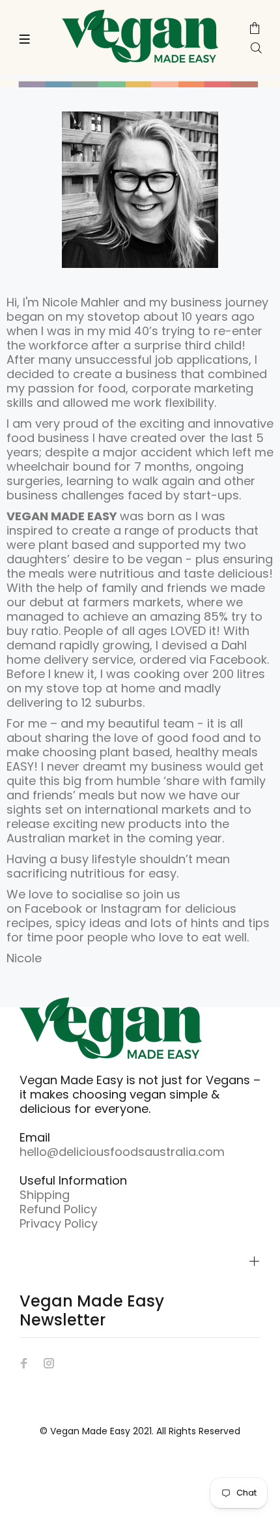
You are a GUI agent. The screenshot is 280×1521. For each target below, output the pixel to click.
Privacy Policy (59, 1223)
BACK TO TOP (140, 1492)
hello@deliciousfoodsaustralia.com (122, 1152)
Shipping (45, 1195)
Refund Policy (58, 1209)
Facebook (53, 908)
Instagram (131, 908)
